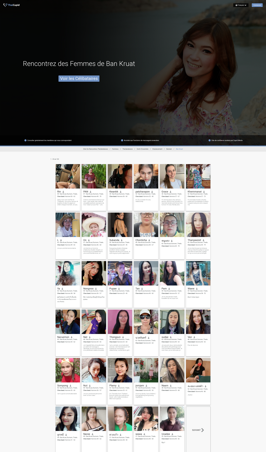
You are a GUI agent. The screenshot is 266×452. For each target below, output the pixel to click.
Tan (137, 288)
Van (190, 337)
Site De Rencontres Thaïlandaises (95, 149)
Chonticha (141, 240)
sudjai (165, 337)
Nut (85, 385)
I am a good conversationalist (67, 393)
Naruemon (63, 337)
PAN (85, 191)
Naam (165, 385)
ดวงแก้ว (113, 434)
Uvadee (166, 434)
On (84, 240)
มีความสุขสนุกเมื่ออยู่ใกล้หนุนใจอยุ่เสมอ (93, 298)
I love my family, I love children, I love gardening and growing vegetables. (145, 395)
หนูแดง (165, 240)
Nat (85, 337)
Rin (59, 191)
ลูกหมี (60, 434)
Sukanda (114, 240)
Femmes (115, 149)
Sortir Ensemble (142, 149)
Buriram (169, 149)
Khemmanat (195, 191)
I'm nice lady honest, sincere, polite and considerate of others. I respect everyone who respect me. (198, 202)
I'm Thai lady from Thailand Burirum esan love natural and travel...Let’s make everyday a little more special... (119, 396)
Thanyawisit (194, 240)
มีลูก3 (163, 442)
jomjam (139, 385)
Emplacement (157, 149)
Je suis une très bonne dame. (66, 248)
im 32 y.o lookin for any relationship (143, 200)
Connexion (257, 5)
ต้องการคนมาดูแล (193, 297)
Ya (58, 288)
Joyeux (190, 395)
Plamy (112, 385)
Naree (86, 434)
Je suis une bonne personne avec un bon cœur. (92, 394)
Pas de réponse (193, 345)
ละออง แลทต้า (195, 386)
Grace (165, 191)
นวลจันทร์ (140, 337)
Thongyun (115, 337)
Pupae (113, 288)
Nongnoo (88, 288)
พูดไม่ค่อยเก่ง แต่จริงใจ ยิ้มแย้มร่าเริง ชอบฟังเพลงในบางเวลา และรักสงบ (66, 299)
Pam (164, 288)
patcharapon (142, 191)
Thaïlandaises (128, 149)
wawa (138, 434)
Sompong (62, 385)
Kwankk (113, 191)
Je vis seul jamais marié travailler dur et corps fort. (170, 297)
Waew (191, 288)
